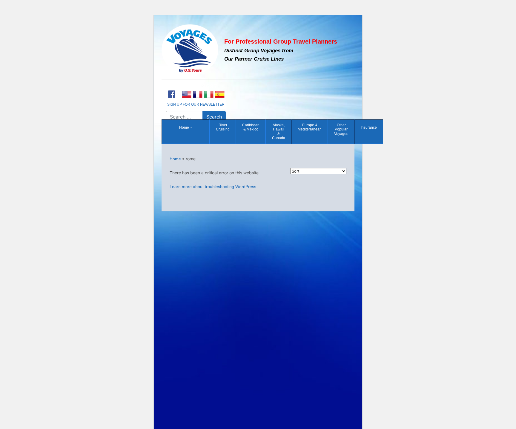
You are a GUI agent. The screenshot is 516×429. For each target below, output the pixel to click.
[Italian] (208, 94)
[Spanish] (219, 94)
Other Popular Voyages (341, 129)
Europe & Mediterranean (310, 127)
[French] (197, 94)
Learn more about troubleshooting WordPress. (213, 186)
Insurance (369, 127)
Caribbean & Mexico (250, 127)
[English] (186, 94)
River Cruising (223, 127)
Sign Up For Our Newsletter (196, 104)
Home (184, 127)
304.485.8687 (196, 86)
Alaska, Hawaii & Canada (278, 131)
